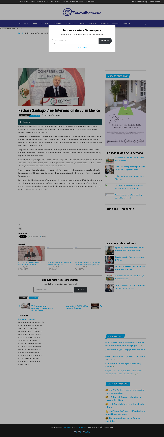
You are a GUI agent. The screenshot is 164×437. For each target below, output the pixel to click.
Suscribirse (105, 41)
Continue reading (82, 47)
